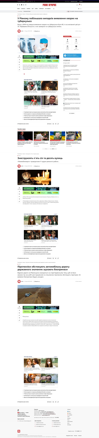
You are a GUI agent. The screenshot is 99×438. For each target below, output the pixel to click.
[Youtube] (76, 48)
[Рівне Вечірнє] (19, 431)
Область (39, 140)
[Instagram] (67, 48)
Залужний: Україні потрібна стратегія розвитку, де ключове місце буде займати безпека (25, 143)
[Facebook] (67, 41)
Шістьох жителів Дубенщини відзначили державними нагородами (37, 119)
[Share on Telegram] (19, 67)
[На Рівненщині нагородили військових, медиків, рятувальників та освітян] (41, 136)
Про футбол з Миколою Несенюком (76, 11)
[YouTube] (21, 5)
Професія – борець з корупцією (29, 11)
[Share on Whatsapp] (19, 64)
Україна (23, 140)
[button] (77, 4)
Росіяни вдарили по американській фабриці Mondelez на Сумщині (37, 248)
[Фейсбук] (17, 5)
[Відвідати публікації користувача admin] (19, 31)
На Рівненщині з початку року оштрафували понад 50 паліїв (36, 117)
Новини (19, 140)
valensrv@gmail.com (50, 411)
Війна (51, 140)
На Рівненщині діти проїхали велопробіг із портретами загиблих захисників (73, 143)
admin (22, 281)
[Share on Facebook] (19, 59)
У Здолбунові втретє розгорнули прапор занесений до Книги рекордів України (40, 112)
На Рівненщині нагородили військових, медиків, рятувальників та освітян (41, 143)
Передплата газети (74, 1)
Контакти (80, 1)
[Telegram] (25, 5)
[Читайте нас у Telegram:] (65, 55)
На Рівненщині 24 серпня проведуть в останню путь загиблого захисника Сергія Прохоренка (57, 143)
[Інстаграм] (23, 5)
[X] (19, 5)
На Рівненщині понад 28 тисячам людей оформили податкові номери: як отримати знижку (70, 89)
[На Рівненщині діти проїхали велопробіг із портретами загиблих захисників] (73, 136)
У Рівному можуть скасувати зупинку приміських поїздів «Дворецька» (38, 115)
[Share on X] (19, 62)
